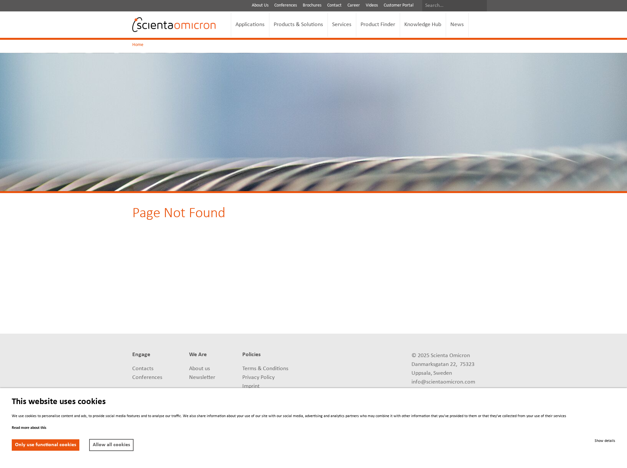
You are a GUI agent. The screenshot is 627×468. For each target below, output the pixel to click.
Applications (250, 25)
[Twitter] (318, 370)
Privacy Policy (258, 377)
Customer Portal (398, 5)
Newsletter (202, 377)
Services (341, 25)
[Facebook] (318, 384)
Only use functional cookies (45, 444)
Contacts (142, 369)
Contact (334, 5)
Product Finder (378, 25)
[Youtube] (366, 355)
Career (353, 5)
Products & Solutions (298, 25)
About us (199, 369)
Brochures (312, 5)
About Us (260, 5)
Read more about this (29, 428)
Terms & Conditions (265, 369)
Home (137, 45)
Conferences (285, 5)
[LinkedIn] (318, 355)
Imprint (251, 386)
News (457, 25)
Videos (372, 5)
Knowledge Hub (422, 25)
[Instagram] (366, 370)
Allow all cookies (111, 444)
